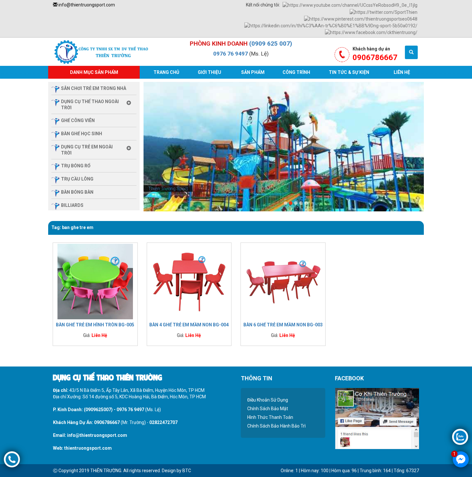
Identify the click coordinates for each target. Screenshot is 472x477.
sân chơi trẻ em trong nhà (93, 88)
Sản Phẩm (253, 72)
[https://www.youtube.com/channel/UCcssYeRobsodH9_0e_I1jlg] (350, 4)
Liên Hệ (402, 72)
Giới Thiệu (209, 72)
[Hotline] (12, 459)
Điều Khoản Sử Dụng (267, 399)
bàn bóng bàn (77, 192)
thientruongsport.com (88, 448)
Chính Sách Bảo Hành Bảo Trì (276, 425)
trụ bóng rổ (76, 165)
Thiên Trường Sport (168, 188)
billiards (72, 205)
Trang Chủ (166, 72)
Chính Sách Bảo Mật (267, 408)
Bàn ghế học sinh (81, 133)
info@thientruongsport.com (86, 4)
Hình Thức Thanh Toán (270, 417)
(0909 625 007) (270, 43)
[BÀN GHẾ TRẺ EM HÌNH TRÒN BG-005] (95, 281)
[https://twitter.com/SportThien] (383, 11)
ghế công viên (78, 120)
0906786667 (107, 422)
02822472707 (163, 422)
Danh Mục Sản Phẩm (94, 72)
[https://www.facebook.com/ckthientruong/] (371, 32)
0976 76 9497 (230, 53)
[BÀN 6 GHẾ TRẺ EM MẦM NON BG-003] (283, 281)
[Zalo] (460, 436)
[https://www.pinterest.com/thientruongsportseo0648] (360, 18)
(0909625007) (98, 409)
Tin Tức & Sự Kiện (349, 72)
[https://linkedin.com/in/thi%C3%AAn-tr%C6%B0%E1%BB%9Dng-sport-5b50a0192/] (330, 25)
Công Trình (296, 72)
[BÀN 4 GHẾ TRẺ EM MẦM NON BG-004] (189, 281)
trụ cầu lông (77, 178)
